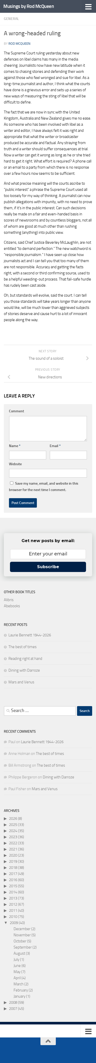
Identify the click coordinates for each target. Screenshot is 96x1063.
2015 (13, 886)
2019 (13, 861)
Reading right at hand (25, 658)
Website (15, 464)
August (19, 953)
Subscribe (48, 566)
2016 (13, 880)
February (21, 990)
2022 (13, 843)
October (20, 941)
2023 (13, 837)
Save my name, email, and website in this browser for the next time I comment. (43, 486)
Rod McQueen (19, 43)
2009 (14, 922)
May (17, 971)
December (22, 929)
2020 (13, 855)
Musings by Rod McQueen (28, 6)
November (22, 935)
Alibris (9, 600)
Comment (16, 411)
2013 (13, 898)
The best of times (22, 647)
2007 (13, 1008)
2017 (13, 873)
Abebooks (12, 606)
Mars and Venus (21, 682)
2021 (13, 849)
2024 (13, 830)
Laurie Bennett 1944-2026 (29, 635)
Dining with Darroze (24, 670)
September (23, 947)
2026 (13, 818)
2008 (13, 1002)
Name (14, 446)
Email (55, 446)
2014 (13, 892)
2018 (13, 867)
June (17, 965)
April (17, 978)
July (16, 959)
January (19, 996)
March (19, 984)
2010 (13, 916)
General (11, 19)
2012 (13, 904)
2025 (13, 824)
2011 (13, 910)
